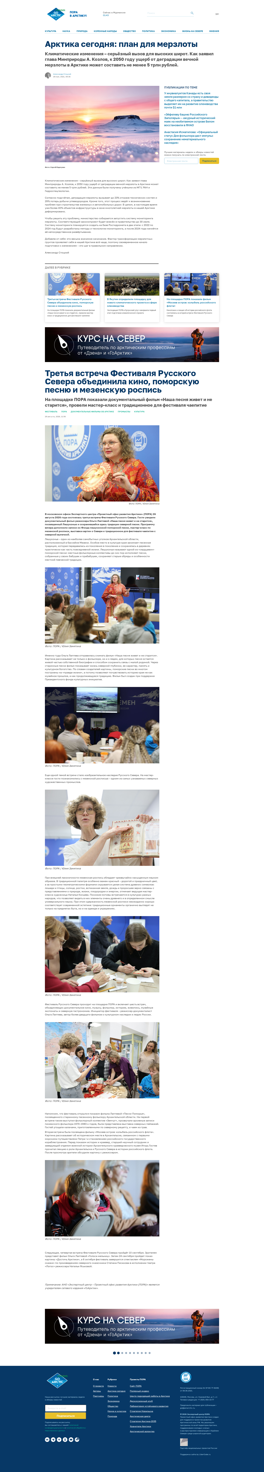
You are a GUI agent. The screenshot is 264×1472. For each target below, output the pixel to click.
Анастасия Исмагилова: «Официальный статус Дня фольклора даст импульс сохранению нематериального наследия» (191, 137)
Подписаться (209, 160)
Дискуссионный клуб (141, 1401)
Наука (66, 31)
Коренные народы (105, 31)
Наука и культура (117, 1411)
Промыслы (124, 411)
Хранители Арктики (140, 1426)
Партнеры (98, 1396)
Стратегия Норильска (141, 1411)
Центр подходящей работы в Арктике (150, 1396)
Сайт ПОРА (135, 1386)
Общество (129, 31)
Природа (82, 31)
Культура (50, 31)
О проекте (98, 1386)
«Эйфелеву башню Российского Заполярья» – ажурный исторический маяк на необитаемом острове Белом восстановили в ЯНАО (189, 120)
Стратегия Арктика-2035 (143, 1421)
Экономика (168, 31)
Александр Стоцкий (62, 74)
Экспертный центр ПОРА (198, 1414)
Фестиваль (51, 411)
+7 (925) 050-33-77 (206, 1400)
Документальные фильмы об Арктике (92, 411)
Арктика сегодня (116, 1391)
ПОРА (64, 411)
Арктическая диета (140, 1416)
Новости (112, 1386)
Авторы (97, 1391)
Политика (148, 31)
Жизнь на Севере (192, 31)
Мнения (214, 31)
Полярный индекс (139, 1391)
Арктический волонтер (142, 1431)
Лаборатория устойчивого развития (149, 1406)
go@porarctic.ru (187, 1408)
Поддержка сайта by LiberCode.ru (195, 1454)
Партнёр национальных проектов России (198, 1448)
